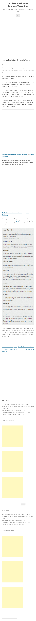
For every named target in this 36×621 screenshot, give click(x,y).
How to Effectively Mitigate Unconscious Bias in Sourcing (16, 404)
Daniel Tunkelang (6, 330)
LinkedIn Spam (5, 332)
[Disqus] (18, 374)
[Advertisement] (18, 38)
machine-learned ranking (16, 332)
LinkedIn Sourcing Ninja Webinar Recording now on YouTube (9, 349)
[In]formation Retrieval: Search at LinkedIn (14, 154)
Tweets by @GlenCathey (8, 420)
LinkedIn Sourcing (28, 330)
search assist (27, 334)
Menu (18, 15)
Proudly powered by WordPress (9, 618)
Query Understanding (18, 334)
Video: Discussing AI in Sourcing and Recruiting (13, 410)
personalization (27, 332)
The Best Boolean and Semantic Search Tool (13, 414)
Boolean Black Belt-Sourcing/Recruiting (18, 4)
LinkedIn (16, 328)
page (17, 221)
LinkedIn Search (23, 328)
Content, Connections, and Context (12, 213)
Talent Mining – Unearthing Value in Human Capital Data (16, 412)
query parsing (9, 334)
